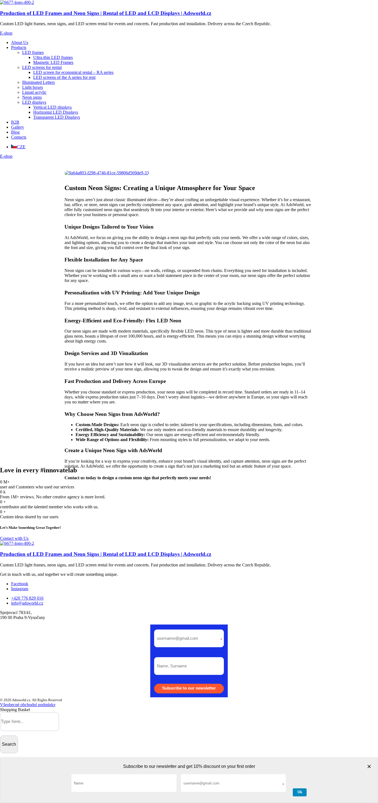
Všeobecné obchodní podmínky (28, 704)
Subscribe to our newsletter (189, 688)
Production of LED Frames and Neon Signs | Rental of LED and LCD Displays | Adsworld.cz (105, 13)
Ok (299, 792)
